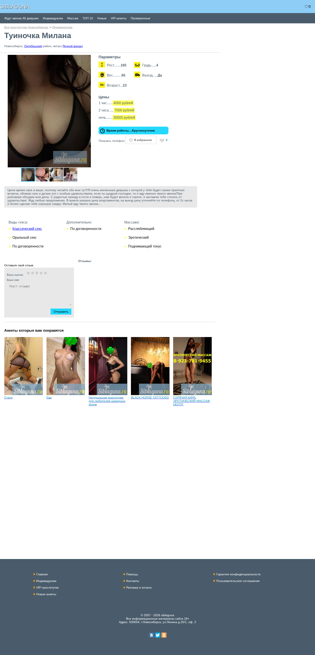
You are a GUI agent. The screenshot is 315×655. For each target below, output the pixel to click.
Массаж (72, 18)
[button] (90, 58)
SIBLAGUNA (14, 6)
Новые (101, 18)
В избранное (143, 140)
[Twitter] (157, 635)
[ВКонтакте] (151, 635)
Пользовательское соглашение (238, 581)
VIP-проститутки (47, 587)
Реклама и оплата (139, 587)
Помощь (132, 574)
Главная (42, 574)
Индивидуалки (53, 18)
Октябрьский (33, 46)
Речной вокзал (73, 46)
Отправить (61, 311)
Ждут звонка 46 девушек (21, 18)
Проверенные (140, 18)
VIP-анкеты (118, 18)
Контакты (132, 581)
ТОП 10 (87, 18)
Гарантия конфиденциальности (238, 574)
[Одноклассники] (163, 635)
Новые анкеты (46, 594)
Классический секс (27, 229)
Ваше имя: (13, 280)
